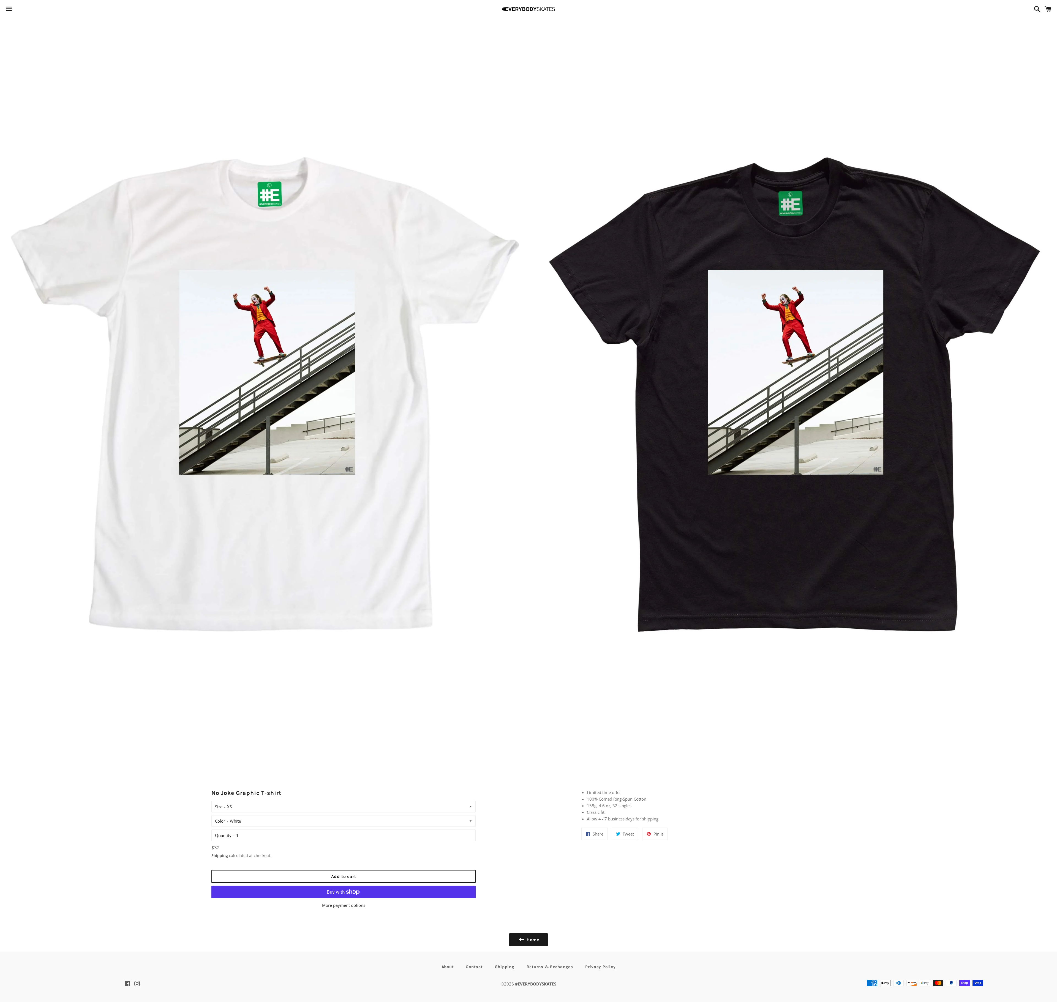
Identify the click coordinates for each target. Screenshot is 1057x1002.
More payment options (343, 905)
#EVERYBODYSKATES (535, 984)
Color (220, 821)
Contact (474, 966)
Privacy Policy (600, 966)
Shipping (219, 855)
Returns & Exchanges (550, 966)
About (448, 966)
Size (218, 806)
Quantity (223, 835)
